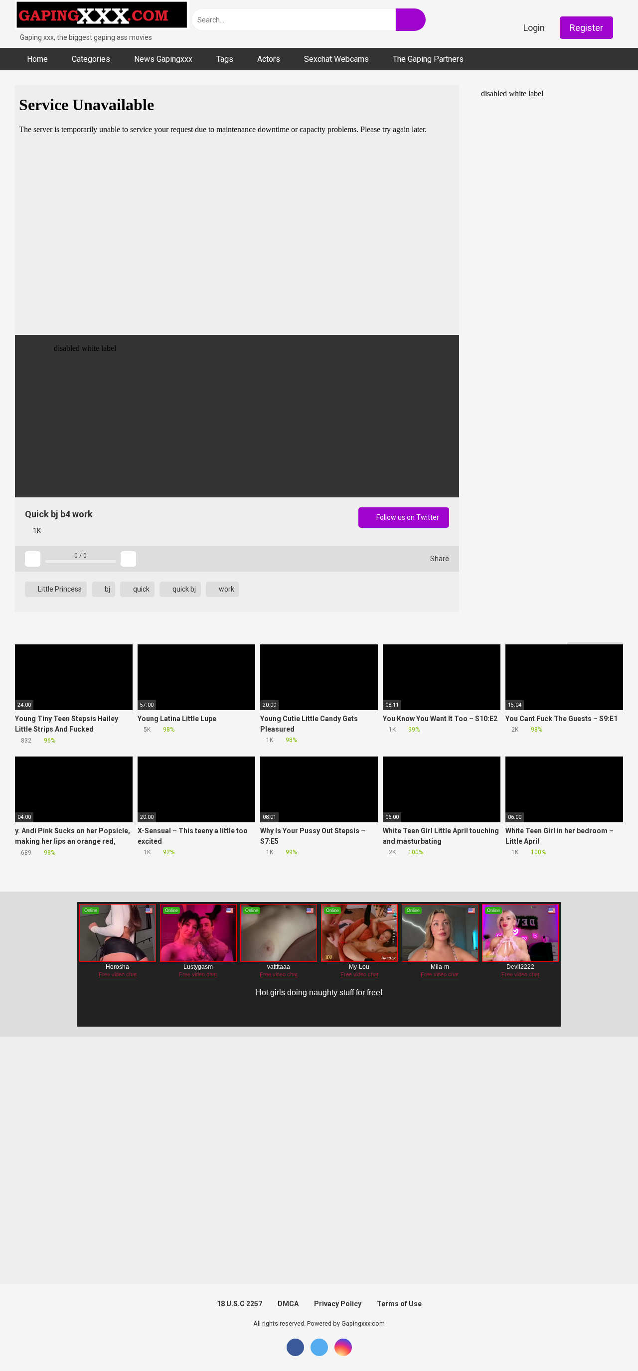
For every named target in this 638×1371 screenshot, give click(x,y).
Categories (91, 59)
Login (534, 27)
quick (141, 589)
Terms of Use (399, 1304)
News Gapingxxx (163, 59)
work (225, 589)
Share (439, 559)
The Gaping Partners (428, 59)
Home (37, 59)
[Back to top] (605, 1341)
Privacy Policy (337, 1304)
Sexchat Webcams (336, 59)
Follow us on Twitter (407, 517)
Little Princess (59, 589)
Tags (224, 59)
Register (586, 27)
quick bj (183, 589)
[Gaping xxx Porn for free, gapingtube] (102, 16)
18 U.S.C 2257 (239, 1304)
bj (106, 589)
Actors (268, 59)
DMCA (288, 1304)
